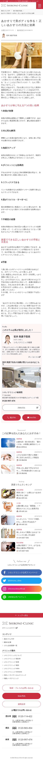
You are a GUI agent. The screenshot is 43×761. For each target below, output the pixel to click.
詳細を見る (21, 408)
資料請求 (21, 704)
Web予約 (21, 696)
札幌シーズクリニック (11, 678)
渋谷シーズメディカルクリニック (15, 675)
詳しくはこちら (33, 357)
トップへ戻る (23, 615)
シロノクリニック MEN (11, 668)
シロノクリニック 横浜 (11, 665)
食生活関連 (19, 490)
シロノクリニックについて (13, 655)
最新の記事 (7, 642)
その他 (18, 503)
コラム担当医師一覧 (10, 645)
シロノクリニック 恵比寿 (12, 659)
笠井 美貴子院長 (17, 11)
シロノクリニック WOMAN (13, 672)
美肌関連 (19, 439)
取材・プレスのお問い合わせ (21, 688)
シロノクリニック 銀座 (11, 662)
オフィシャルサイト (9, 628)
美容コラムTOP (5, 11)
